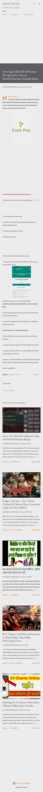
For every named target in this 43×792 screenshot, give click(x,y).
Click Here (36, 200)
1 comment (13, 595)
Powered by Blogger (22, 783)
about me (15, 14)
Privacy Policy (28, 14)
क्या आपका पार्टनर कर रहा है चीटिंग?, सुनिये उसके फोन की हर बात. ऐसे (21, 571)
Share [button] (35, 374)
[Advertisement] (21, 41)
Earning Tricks (14, 374)
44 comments (14, 462)
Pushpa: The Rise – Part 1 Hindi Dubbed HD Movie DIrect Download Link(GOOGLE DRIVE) (21, 504)
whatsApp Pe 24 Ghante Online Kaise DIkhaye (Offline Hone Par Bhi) (21, 704)
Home (5, 14)
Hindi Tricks (11, 3)
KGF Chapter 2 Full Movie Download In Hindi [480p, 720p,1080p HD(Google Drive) (21, 637)
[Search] (34, 4)
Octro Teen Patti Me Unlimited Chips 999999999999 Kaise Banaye (21, 437)
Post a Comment (8, 390)
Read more (36, 462)
